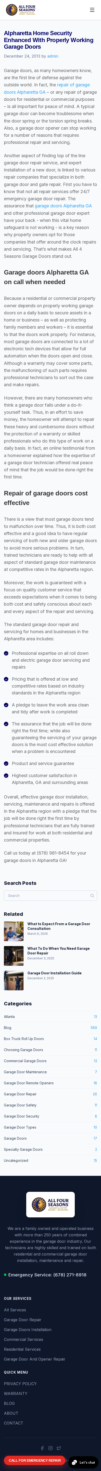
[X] (59, 1448)
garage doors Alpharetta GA (63, 205)
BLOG (9, 1403)
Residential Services (22, 1349)
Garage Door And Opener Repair (34, 1359)
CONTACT (13, 1423)
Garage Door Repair (22, 1319)
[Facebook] (42, 1448)
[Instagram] (50, 1448)
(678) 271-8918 (70, 1274)
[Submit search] (92, 896)
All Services (15, 1309)
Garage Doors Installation (27, 1329)
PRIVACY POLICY (20, 1383)
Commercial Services (23, 1339)
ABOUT (11, 1413)
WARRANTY (15, 1393)
